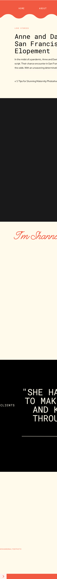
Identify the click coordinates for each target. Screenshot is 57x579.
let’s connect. (43, 346)
